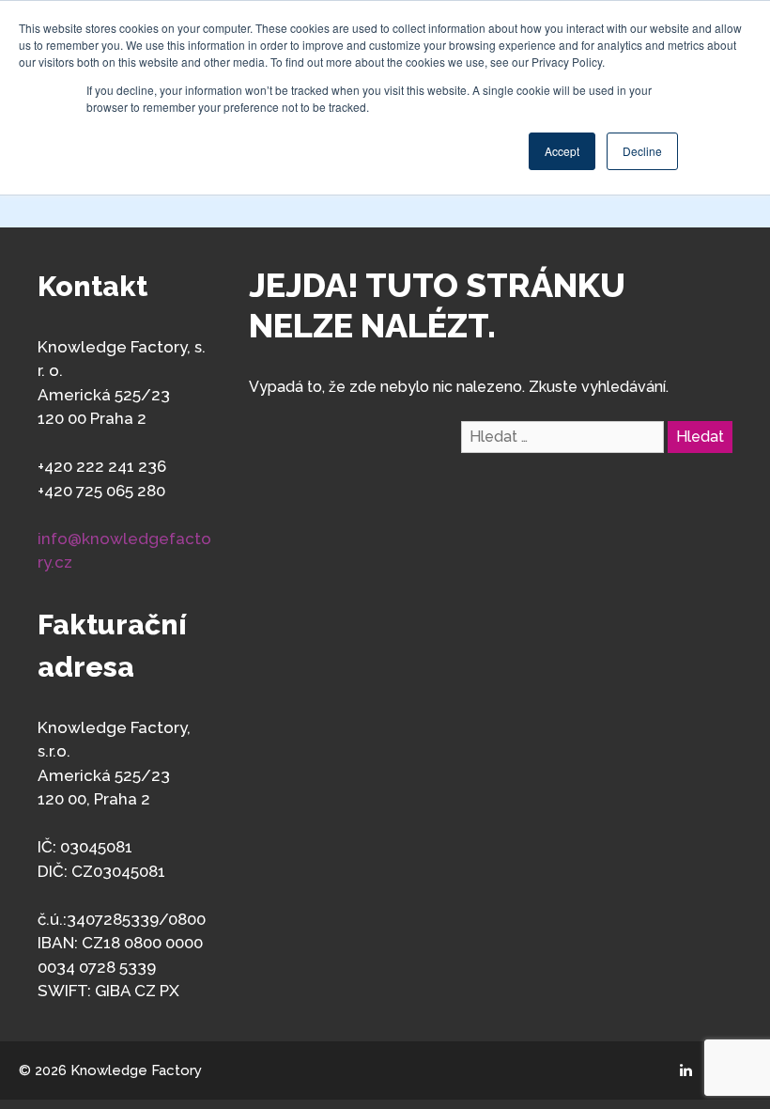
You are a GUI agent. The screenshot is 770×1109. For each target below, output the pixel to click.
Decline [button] (642, 151)
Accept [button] (562, 151)
